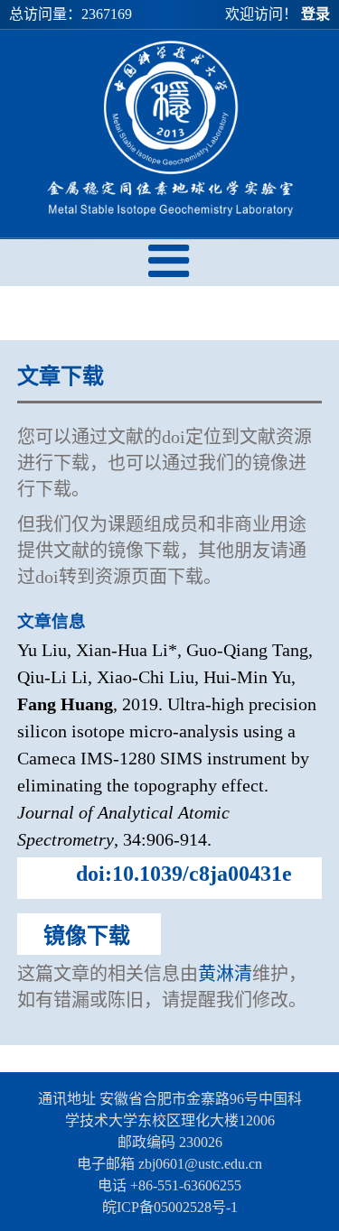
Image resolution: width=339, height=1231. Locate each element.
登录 (315, 14)
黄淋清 (225, 974)
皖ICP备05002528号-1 (170, 1207)
